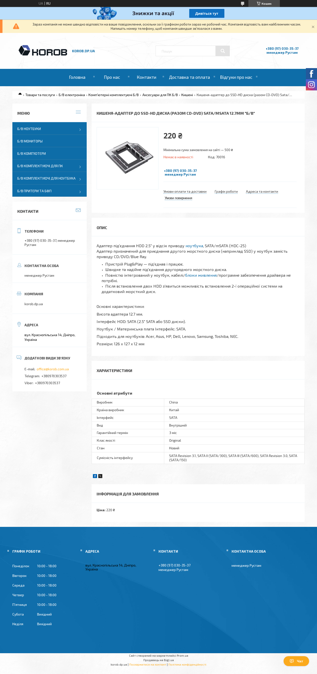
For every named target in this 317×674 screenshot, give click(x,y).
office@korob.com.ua (53, 369)
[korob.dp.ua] (43, 55)
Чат (300, 661)
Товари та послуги (40, 95)
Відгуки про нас (236, 77)
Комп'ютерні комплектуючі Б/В (113, 95)
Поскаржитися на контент (147, 664)
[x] (100, 477)
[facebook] (95, 477)
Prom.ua (182, 655)
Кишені (187, 95)
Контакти (146, 77)
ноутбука (194, 245)
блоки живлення (201, 275)
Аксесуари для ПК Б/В (160, 95)
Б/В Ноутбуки (29, 129)
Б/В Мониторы (30, 141)
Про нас (112, 77)
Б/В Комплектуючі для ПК (40, 166)
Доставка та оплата (189, 77)
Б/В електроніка (72, 95)
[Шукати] (222, 51)
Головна (77, 77)
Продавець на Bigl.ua (158, 660)
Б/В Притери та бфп (34, 191)
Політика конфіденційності (187, 664)
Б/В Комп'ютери (31, 153)
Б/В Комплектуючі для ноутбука (46, 178)
